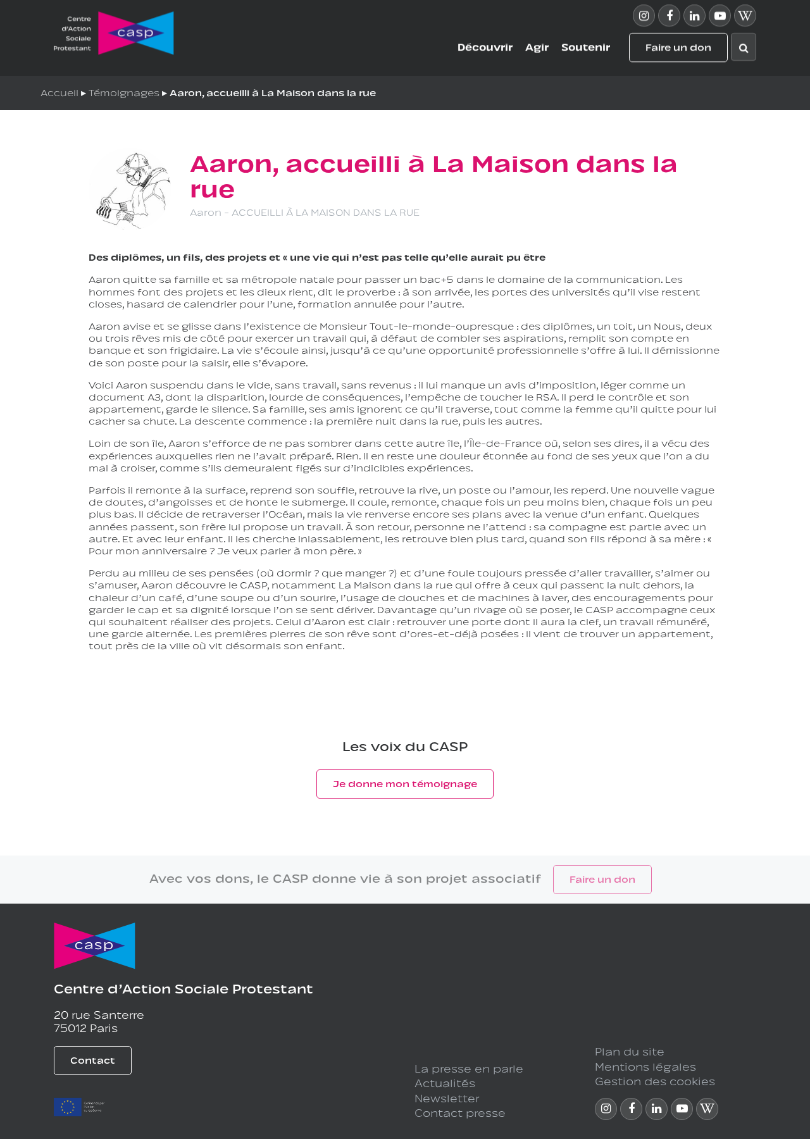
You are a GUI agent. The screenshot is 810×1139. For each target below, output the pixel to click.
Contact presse (460, 1112)
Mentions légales (645, 1066)
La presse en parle (468, 1067)
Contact (92, 1059)
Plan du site (629, 1050)
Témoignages (124, 91)
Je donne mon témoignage (405, 782)
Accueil (59, 91)
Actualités (444, 1082)
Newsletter (446, 1097)
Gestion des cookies (655, 1080)
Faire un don (678, 48)
